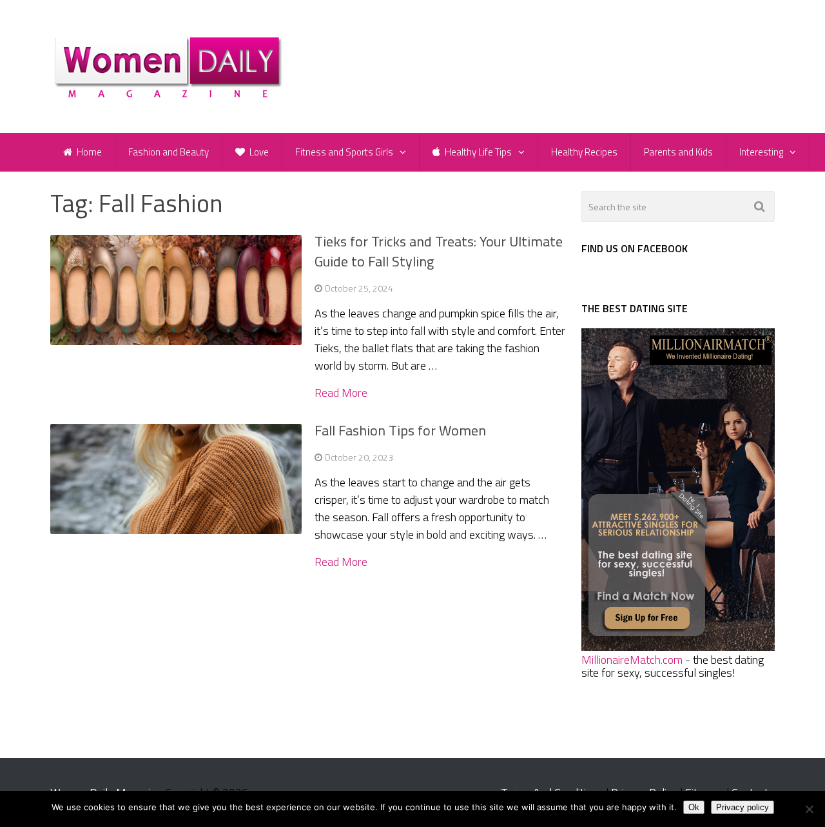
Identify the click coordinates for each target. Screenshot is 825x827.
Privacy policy (742, 807)
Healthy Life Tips (477, 151)
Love (258, 151)
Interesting (761, 151)
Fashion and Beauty (168, 151)
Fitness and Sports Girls (344, 151)
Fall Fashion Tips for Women (400, 430)
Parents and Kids (678, 151)
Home (88, 151)
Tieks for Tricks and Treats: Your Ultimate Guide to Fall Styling (439, 251)
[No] (808, 808)
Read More (341, 393)
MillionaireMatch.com (632, 659)
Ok (693, 807)
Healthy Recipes (584, 151)
